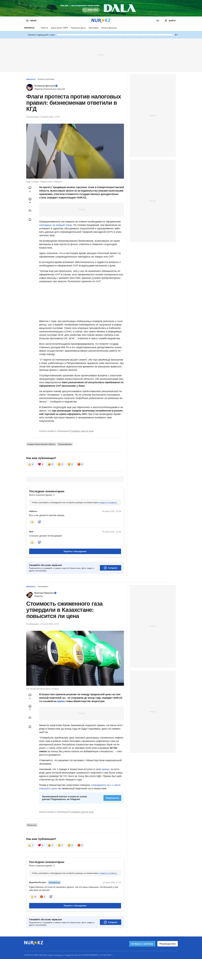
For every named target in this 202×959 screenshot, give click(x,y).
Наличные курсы (78, 28)
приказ (61, 701)
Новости (44, 28)
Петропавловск (65, 444)
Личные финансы (109, 28)
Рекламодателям (168, 944)
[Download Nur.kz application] (101, 8)
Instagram (112, 568)
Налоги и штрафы (46, 79)
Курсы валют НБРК (59, 28)
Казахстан (31, 825)
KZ (158, 21)
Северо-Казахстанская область (41, 444)
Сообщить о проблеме (142, 944)
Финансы (29, 28)
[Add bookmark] (30, 219)
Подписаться (112, 798)
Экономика (93, 28)
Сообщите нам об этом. (82, 431)
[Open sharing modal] (30, 210)
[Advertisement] (101, 54)
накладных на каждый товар (55, 225)
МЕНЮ (33, 21)
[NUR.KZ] (101, 20)
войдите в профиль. (108, 502)
